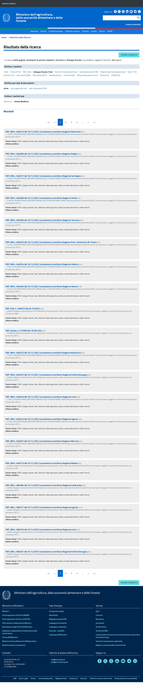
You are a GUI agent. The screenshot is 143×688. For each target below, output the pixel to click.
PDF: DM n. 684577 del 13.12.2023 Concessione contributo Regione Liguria (42, 507)
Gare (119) (132, 71)
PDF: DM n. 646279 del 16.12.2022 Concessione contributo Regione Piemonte (43, 131)
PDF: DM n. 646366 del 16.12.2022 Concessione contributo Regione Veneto (42, 286)
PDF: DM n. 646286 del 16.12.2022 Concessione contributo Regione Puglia (41, 153)
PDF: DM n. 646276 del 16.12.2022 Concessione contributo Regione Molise (42, 463)
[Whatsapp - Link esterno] (139, 11)
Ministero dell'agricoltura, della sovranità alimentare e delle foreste (39, 17)
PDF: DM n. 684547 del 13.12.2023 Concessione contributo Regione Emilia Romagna (46, 551)
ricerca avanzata (133, 24)
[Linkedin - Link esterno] (127, 11)
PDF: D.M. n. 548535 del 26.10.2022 (23, 308)
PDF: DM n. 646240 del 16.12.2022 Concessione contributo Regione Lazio (41, 397)
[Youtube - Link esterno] (131, 11)
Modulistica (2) (55, 75)
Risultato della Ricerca (20, 37)
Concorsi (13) (9, 75)
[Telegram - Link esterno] (135, 11)
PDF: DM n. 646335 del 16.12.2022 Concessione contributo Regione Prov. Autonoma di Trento (51, 242)
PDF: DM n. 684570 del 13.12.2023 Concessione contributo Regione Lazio (41, 529)
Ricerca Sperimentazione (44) (113, 71)
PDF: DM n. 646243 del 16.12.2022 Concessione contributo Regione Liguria (42, 419)
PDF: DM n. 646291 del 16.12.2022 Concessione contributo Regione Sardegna (43, 176)
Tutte (6, 71)
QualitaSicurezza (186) (88, 71)
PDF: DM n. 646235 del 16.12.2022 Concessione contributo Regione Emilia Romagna (46, 374)
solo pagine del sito (19, 88)
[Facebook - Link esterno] (115, 11)
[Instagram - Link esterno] (123, 11)
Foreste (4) (104, 75)
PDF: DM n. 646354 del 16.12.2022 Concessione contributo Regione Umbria (42, 264)
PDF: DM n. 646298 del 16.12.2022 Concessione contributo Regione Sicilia (41, 198)
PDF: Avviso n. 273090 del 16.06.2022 (24, 330)
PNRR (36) (115, 75)
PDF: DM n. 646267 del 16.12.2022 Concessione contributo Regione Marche (42, 441)
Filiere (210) (15, 71)
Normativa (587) (40, 75)
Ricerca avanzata (129, 54)
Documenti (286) (24, 75)
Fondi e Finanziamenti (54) (66, 71)
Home (4, 37)
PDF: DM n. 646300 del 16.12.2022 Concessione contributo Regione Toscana (42, 220)
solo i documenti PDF (38, 88)
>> (94, 122)
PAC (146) (27, 71)
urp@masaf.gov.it (58, 659)
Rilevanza (8, 101)
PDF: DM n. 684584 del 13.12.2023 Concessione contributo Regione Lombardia (44, 485)
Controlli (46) (69, 75)
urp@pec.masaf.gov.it (59, 662)
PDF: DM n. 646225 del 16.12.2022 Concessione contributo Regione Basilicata (43, 352)
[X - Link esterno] (119, 11)
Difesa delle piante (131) (87, 75)
